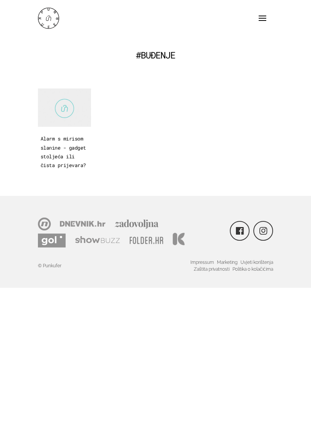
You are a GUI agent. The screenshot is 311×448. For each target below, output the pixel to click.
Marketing (227, 262)
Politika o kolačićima (252, 269)
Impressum (202, 262)
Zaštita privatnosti (211, 269)
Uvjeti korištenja (256, 262)
